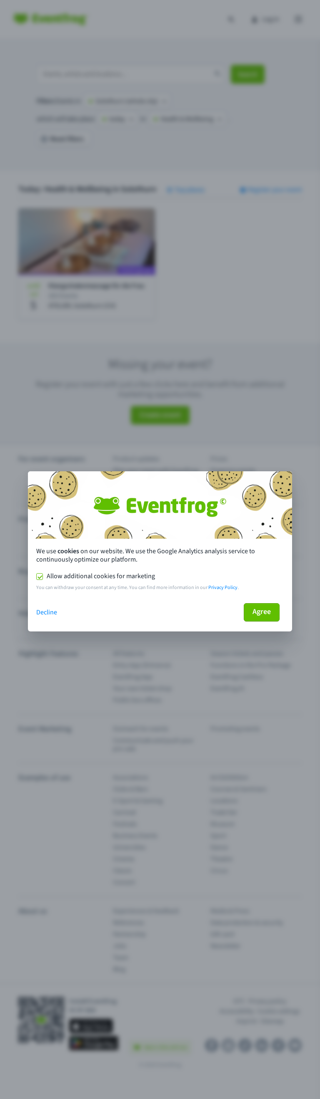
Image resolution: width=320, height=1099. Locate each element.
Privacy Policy (223, 587)
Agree (261, 611)
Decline (46, 612)
